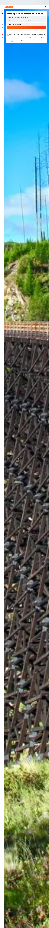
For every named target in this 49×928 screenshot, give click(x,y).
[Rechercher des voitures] (2, 16)
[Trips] (2, 31)
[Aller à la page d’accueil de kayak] (9, 7)
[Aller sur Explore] (2, 22)
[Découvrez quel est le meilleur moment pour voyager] (2, 27)
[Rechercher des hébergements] (2, 13)
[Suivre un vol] (2, 25)
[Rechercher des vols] (2, 10)
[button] (2, 6)
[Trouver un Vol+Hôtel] (2, 18)
